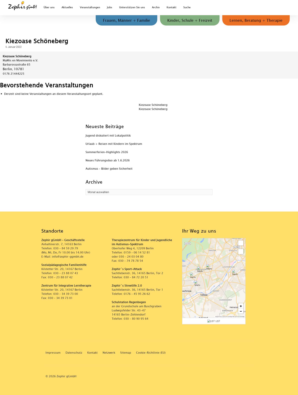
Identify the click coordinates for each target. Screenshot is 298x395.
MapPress (218, 316)
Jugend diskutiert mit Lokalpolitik (108, 135)
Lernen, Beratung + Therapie (256, 20)
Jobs (109, 7)
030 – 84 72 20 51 (136, 277)
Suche (187, 7)
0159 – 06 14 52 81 (137, 252)
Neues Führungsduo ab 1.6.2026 (108, 160)
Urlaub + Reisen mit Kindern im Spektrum (114, 144)
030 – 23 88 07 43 (65, 273)
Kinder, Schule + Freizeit (189, 20)
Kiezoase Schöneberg (153, 105)
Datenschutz (74, 353)
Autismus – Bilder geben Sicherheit (109, 169)
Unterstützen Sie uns (132, 7)
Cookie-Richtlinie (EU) (151, 353)
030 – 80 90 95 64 (136, 319)
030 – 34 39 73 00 (65, 294)
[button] (200, 269)
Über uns (49, 7)
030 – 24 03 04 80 (131, 256)
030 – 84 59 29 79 (65, 248)
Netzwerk (109, 353)
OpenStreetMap (239, 316)
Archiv (156, 7)
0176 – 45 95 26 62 (137, 294)
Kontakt (171, 7)
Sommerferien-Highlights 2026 (107, 152)
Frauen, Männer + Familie (126, 20)
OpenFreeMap (227, 316)
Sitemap (125, 353)
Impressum (53, 353)
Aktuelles (67, 7)
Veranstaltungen (90, 7)
